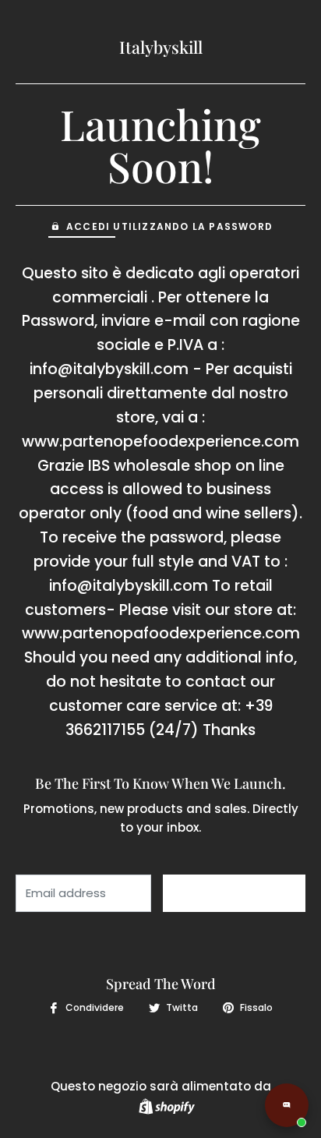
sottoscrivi (234, 893)
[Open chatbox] (287, 1105)
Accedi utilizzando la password (169, 226)
